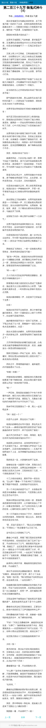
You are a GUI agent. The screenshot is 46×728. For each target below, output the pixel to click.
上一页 (8, 717)
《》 (19, 16)
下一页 (38, 717)
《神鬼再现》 (23, 2)
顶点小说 (4, 2)
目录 (23, 717)
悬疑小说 (13, 2)
